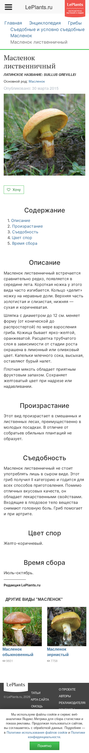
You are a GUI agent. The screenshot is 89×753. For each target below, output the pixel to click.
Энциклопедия (45, 23)
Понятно (44, 746)
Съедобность (25, 231)
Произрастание (27, 226)
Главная (13, 23)
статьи (35, 693)
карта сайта (39, 699)
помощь (36, 706)
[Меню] (8, 7)
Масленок (21, 35)
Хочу (16, 189)
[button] (44, 135)
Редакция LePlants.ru (22, 585)
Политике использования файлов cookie (37, 732)
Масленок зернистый (58, 652)
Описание (20, 220)
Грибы (75, 23)
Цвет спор (22, 237)
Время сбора (24, 243)
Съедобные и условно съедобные (47, 29)
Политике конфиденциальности (56, 734)
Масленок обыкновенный (17, 652)
